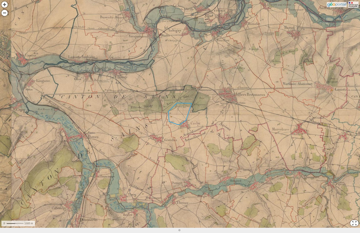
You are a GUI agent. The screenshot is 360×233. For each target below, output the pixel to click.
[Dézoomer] (4, 13)
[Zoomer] (4, 4)
